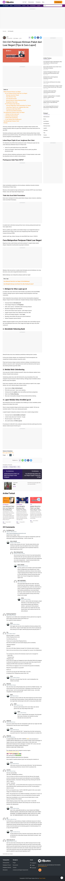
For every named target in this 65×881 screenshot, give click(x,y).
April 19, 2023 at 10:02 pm (14, 624)
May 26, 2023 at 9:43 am (10, 737)
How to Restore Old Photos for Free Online (51, 82)
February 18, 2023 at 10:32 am (19, 553)
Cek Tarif (24, 2)
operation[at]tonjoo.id (42, 866)
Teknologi (45, 130)
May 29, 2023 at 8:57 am (14, 729)
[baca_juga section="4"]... (8, 452)
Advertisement (46, 116)
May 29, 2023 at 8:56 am (14, 763)
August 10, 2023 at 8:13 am (11, 819)
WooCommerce (46, 137)
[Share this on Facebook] (38, 37)
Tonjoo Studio (42, 878)
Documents (15, 865)
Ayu (7, 36)
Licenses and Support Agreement (20, 870)
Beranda (4, 31)
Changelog (38, 2)
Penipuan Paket (12, 466)
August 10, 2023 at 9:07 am (15, 831)
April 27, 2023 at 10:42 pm (14, 677)
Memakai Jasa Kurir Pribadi (12, 95)
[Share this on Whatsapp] (32, 37)
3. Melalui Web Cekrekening (11, 117)
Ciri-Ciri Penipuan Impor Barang (12, 103)
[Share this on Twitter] (35, 37)
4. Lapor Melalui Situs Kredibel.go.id (13, 119)
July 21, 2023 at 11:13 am (18, 705)
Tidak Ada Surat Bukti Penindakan (14, 110)
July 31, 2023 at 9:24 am (22, 712)
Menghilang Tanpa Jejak (11, 102)
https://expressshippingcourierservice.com (16, 533)
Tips (28, 5)
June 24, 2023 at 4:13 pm (10, 771)
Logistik (38, 5)
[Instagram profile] (13, 486)
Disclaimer (5, 870)
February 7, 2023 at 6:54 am (15, 542)
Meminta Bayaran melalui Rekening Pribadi (16, 100)
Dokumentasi (31, 2)
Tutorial (23, 5)
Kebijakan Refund (7, 867)
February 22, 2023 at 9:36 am (23, 565)
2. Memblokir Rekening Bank (11, 116)
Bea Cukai (5, 466)
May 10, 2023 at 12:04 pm (25, 599)
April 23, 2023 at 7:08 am (10, 633)
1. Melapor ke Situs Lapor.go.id (12, 114)
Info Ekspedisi (5, 5)
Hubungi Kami (6, 862)
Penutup (5, 122)
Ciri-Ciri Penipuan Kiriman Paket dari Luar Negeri (16, 93)
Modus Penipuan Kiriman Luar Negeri (12, 91)
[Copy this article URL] (29, 37)
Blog (43, 2)
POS (18, 466)
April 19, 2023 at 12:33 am (11, 615)
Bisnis (11, 5)
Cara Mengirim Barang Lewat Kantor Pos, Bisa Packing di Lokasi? (19, 284)
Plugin (14, 862)
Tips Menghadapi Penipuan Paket (11, 121)
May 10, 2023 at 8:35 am (22, 581)
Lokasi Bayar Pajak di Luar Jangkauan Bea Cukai (17, 107)
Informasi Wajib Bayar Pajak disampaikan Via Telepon (18, 105)
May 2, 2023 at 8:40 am (14, 695)
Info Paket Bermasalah (11, 98)
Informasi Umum (17, 5)
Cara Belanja (32, 5)
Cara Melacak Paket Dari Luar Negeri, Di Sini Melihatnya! (17, 281)
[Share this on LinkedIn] (41, 37)
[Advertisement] (32, 18)
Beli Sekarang (58, 2)
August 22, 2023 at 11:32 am (11, 841)
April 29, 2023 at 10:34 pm (11, 685)
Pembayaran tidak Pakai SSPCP (13, 109)
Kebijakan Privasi (7, 865)
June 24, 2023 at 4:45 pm (14, 808)
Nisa (17, 522)
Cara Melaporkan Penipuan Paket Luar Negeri (14, 112)
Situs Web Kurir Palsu (11, 96)
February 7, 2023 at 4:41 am (11, 531)
